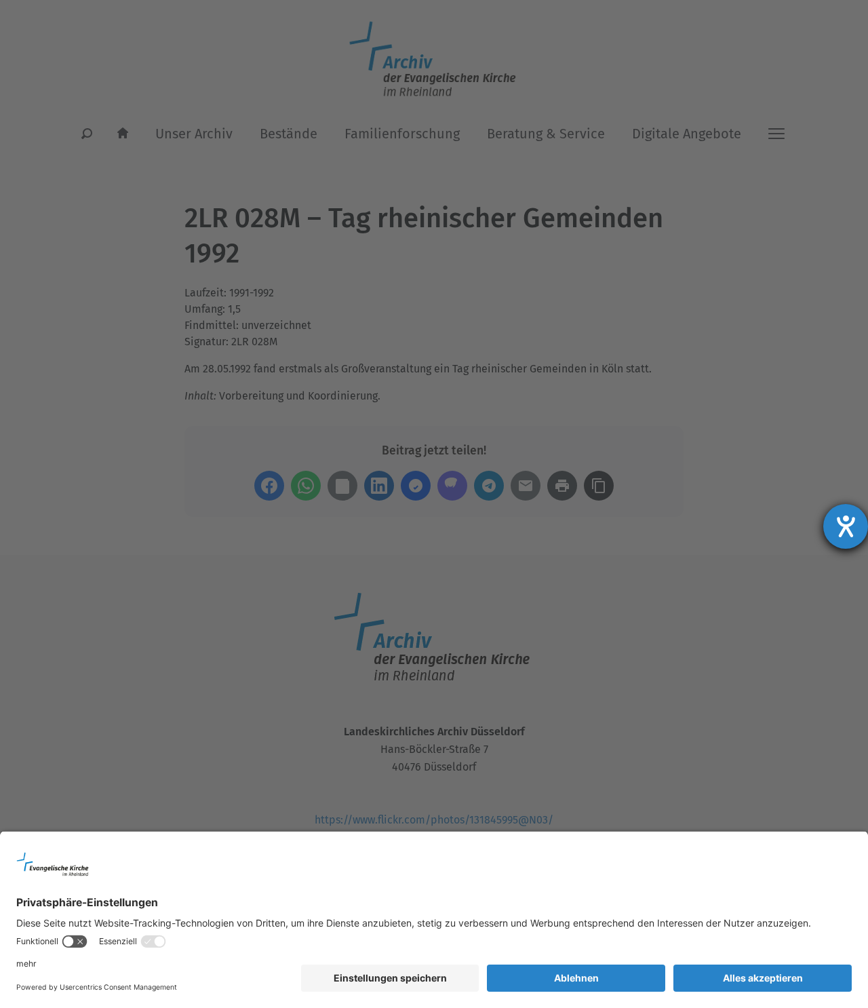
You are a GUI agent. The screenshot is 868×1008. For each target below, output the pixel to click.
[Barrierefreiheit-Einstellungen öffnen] (845, 526)
